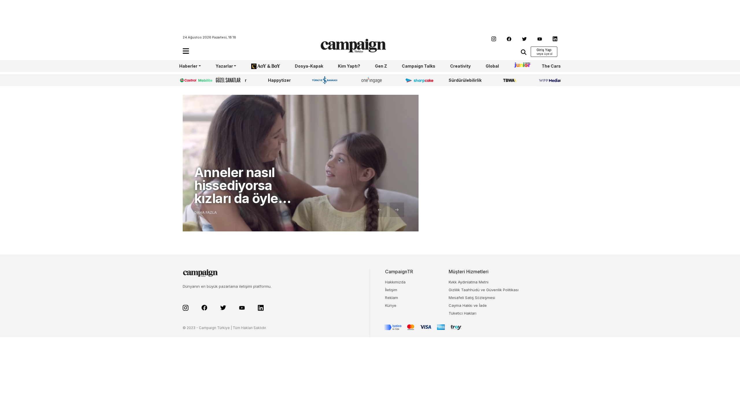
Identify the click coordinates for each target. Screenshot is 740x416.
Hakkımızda (395, 282)
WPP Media (549, 80)
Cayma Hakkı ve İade (468, 305)
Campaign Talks (418, 66)
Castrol (187, 80)
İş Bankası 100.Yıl (326, 80)
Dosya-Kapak (309, 66)
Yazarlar (224, 66)
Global (492, 66)
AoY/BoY (260, 66)
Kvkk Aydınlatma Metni (469, 282)
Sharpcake (416, 80)
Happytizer (279, 80)
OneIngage (372, 80)
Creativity (460, 66)
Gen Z (381, 66)
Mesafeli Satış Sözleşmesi (472, 297)
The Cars (551, 66)
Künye (390, 305)
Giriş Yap (544, 50)
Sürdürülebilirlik (465, 80)
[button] (186, 51)
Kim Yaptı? (349, 66)
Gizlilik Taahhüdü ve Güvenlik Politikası (484, 289)
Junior (520, 66)
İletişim (391, 289)
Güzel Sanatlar (231, 80)
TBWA (509, 80)
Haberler (188, 66)
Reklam (391, 297)
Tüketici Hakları (462, 313)
